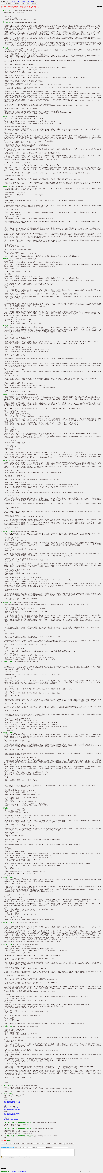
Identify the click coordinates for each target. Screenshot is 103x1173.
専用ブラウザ (30, 1143)
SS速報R (16, 3)
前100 (48, 1143)
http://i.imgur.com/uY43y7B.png (12, 1114)
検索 (38, 1143)
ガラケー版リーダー (14, 1)
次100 (54, 1143)
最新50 (34, 3)
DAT (31, 1)
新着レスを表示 (69, 1143)
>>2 (5, 1105)
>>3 (5, 1117)
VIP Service (8, 3)
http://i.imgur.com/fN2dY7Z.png (12, 1102)
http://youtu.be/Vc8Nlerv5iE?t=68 (12, 1119)
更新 (23, 3)
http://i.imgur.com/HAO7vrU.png (12, 1113)
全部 (28, 3)
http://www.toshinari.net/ (94, 1171)
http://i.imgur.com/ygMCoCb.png (12, 1107)
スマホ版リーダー (25, 1)
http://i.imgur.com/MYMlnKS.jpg (12, 1109)
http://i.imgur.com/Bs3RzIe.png (12, 1101)
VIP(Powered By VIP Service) (18, 1171)
